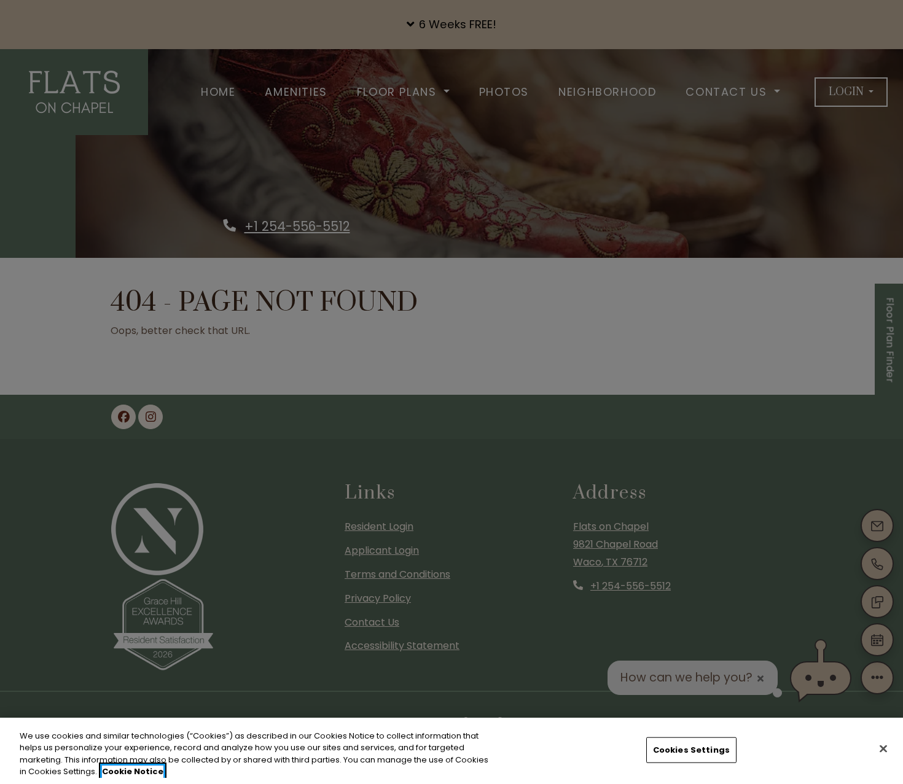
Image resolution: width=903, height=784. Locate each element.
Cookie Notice (132, 771)
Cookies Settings (691, 750)
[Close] (883, 748)
